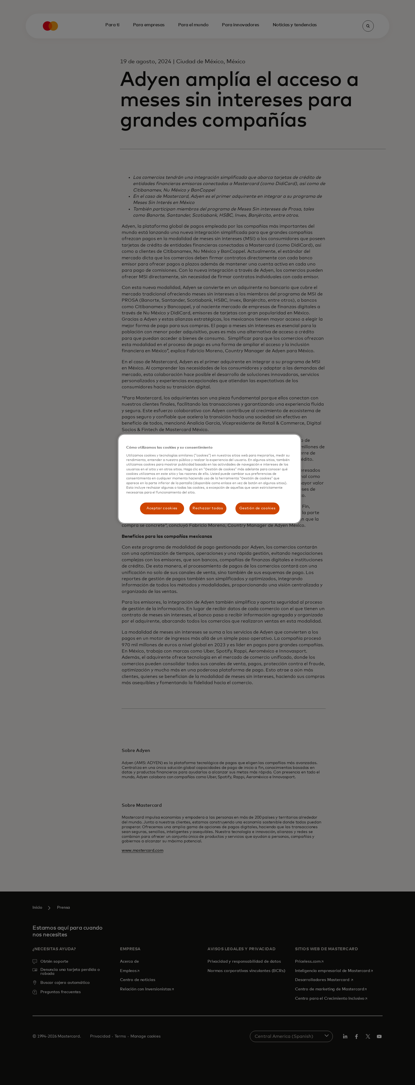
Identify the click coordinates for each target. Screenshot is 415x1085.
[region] (209, 479)
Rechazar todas (208, 508)
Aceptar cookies (162, 508)
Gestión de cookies (257, 508)
